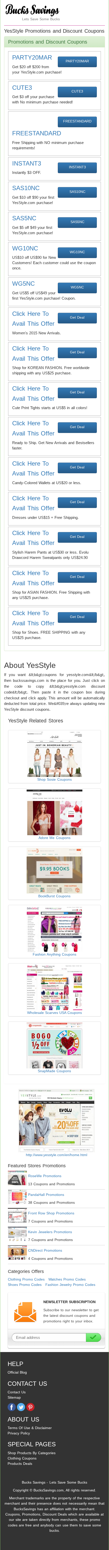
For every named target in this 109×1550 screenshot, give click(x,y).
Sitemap (14, 1397)
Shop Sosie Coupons (54, 779)
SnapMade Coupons (54, 1071)
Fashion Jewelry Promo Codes (70, 1285)
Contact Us (17, 1392)
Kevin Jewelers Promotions (50, 1232)
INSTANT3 (77, 167)
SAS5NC (77, 222)
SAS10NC (77, 192)
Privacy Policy (19, 1433)
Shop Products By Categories (32, 1453)
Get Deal (77, 317)
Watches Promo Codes (67, 1279)
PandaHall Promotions (46, 1195)
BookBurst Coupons (54, 896)
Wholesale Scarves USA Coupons (54, 1013)
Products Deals (20, 1464)
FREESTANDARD (77, 121)
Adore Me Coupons (54, 838)
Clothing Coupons (22, 1458)
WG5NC (77, 287)
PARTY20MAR (77, 61)
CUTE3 (77, 91)
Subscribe (93, 1337)
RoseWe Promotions (44, 1176)
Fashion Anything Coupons (54, 954)
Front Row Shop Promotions (51, 1213)
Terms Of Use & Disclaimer (30, 1428)
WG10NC (77, 252)
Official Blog (17, 1372)
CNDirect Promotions (45, 1250)
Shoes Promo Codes (25, 1285)
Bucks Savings (33, 1482)
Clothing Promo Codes (26, 1279)
